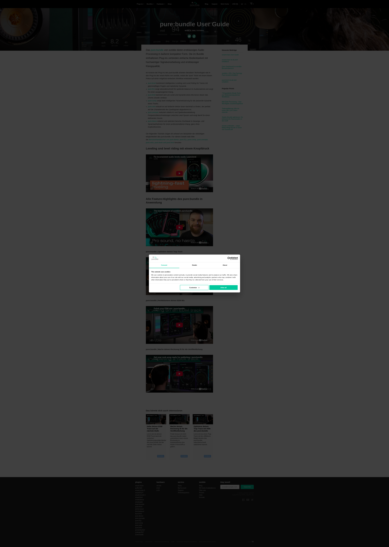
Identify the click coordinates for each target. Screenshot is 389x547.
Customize (193, 287)
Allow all (223, 287)
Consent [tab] (164, 265)
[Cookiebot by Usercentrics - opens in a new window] (229, 258)
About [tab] (225, 265)
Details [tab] (194, 265)
